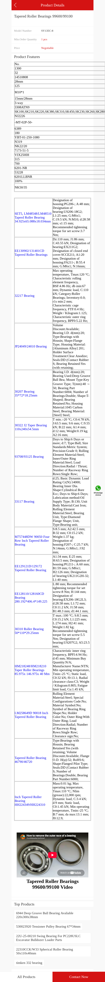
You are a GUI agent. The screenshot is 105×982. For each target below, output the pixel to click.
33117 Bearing (24, 501)
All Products (26, 977)
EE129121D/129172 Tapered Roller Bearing (30, 568)
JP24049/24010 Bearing (31, 346)
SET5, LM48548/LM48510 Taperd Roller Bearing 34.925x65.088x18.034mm (33, 217)
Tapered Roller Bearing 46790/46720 (30, 760)
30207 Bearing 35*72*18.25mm (26, 393)
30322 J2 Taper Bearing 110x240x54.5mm (31, 427)
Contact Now (78, 977)
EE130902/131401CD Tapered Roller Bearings (31, 252)
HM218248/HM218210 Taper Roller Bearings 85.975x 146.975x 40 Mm (32, 670)
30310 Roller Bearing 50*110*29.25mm (29, 631)
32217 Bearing (24, 296)
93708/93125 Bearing (29, 456)
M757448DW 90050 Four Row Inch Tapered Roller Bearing (32, 540)
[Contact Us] (98, 491)
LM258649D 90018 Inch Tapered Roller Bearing (31, 715)
